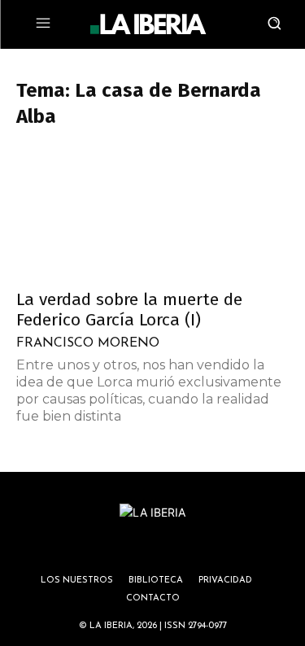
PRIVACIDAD (225, 580)
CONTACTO (153, 598)
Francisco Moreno (87, 343)
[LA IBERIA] (148, 24)
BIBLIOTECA (156, 580)
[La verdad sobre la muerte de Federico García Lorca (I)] (152, 212)
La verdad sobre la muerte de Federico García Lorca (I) (129, 309)
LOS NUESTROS (77, 580)
